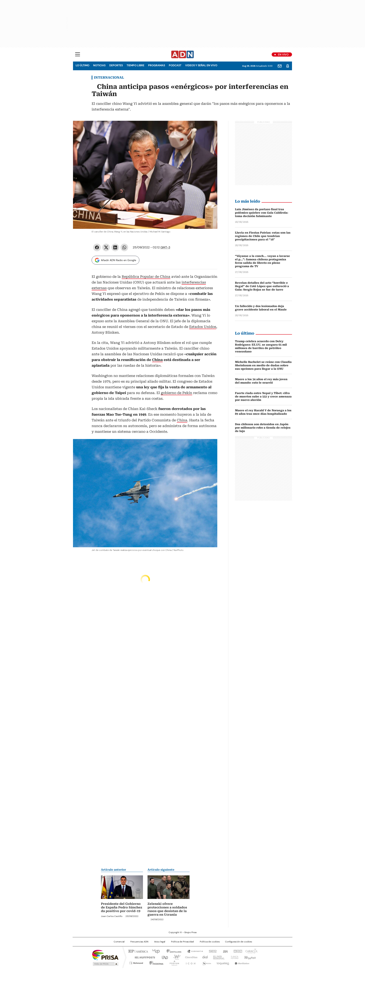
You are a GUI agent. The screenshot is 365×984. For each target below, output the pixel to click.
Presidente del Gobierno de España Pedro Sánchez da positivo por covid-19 (121, 907)
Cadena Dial (204, 957)
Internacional (109, 77)
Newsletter (279, 65)
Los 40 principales (154, 951)
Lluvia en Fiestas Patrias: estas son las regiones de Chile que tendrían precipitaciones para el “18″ (262, 236)
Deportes (116, 65)
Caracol (251, 951)
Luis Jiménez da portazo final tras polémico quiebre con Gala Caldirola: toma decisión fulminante (261, 213)
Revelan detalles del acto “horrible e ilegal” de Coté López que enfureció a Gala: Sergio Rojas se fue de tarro (262, 286)
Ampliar (209, 128)
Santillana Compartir (193, 951)
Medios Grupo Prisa (105, 964)
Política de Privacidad (182, 941)
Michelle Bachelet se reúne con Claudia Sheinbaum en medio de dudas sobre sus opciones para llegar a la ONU (263, 365)
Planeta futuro (234, 957)
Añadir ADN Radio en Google (118, 260)
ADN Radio (182, 54)
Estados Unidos (202, 327)
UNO (163, 957)
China (157, 360)
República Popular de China (146, 277)
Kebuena (249, 957)
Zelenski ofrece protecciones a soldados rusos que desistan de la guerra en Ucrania (167, 909)
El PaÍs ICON (189, 962)
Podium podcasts (173, 962)
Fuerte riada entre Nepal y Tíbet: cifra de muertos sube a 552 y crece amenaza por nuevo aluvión (263, 396)
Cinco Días (190, 957)
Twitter (106, 247)
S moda (205, 962)
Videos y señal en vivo (201, 65)
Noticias (99, 65)
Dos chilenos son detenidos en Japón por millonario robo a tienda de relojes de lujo (262, 428)
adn (237, 951)
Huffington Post (143, 957)
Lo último (82, 65)
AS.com (224, 951)
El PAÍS (137, 951)
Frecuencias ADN (139, 941)
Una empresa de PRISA (105, 954)
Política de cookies (210, 941)
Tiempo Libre (135, 65)
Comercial (119, 941)
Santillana (172, 951)
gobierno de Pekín (176, 393)
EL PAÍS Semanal (217, 957)
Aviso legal (159, 941)
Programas (156, 65)
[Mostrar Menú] (77, 54)
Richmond (136, 962)
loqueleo (223, 962)
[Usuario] (287, 65)
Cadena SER (211, 951)
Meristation (241, 962)
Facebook (97, 247)
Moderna (155, 962)
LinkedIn (115, 247)
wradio (175, 957)
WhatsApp (124, 247)
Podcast (175, 65)
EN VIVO (283, 54)
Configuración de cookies (238, 941)
